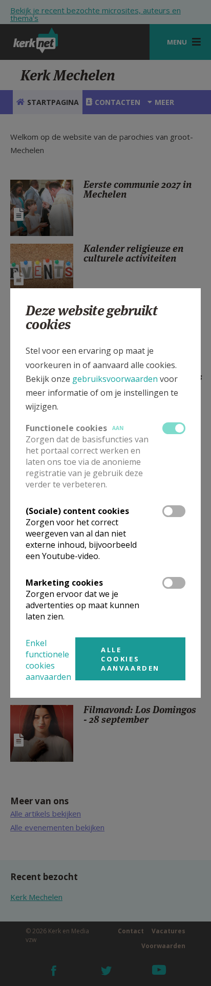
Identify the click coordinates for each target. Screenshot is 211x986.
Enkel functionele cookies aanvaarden (48, 659)
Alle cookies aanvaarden (130, 659)
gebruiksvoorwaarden (115, 378)
